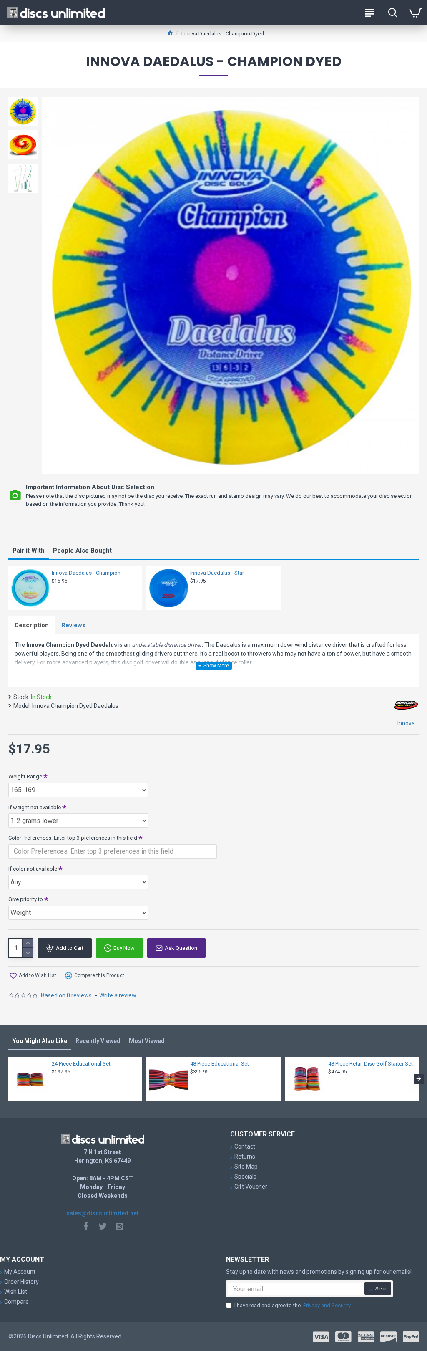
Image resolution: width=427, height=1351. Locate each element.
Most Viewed (147, 1041)
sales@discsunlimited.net (102, 1213)
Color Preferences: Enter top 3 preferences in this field (72, 838)
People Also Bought (82, 550)
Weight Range (25, 776)
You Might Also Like (40, 1041)
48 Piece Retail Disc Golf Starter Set (370, 1064)
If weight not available (34, 807)
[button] (8, 1079)
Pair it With (29, 550)
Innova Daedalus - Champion (86, 573)
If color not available (32, 869)
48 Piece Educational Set (219, 1064)
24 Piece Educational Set (81, 1064)
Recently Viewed (98, 1041)
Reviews (73, 625)
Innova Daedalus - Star (217, 573)
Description (32, 625)
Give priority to (25, 899)
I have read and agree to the (292, 1305)
